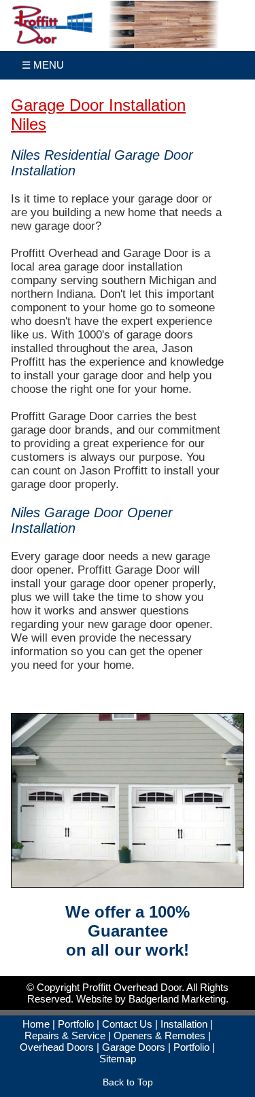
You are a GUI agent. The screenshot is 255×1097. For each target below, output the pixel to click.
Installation (183, 1024)
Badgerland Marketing (177, 999)
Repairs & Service (64, 1035)
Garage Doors (133, 1047)
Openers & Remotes (159, 1035)
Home (36, 1024)
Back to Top (128, 1082)
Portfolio (76, 1024)
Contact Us (127, 1024)
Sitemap (117, 1058)
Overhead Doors (57, 1047)
